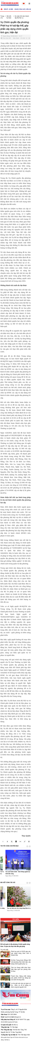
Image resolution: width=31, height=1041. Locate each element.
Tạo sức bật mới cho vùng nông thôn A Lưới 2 (13, 908)
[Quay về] (3, 841)
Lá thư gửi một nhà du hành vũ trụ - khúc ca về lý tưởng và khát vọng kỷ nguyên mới (21, 985)
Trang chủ (2, 17)
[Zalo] (20, 841)
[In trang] (29, 841)
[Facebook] (7, 841)
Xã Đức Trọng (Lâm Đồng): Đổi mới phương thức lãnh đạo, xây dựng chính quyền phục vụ (21, 962)
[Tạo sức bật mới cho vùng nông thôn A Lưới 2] (15, 896)
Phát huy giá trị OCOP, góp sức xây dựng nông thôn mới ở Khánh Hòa (21, 953)
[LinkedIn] (16, 841)
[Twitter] (11, 841)
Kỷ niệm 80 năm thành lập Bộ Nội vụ (22, 17)
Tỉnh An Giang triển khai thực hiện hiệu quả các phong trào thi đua (21, 969)
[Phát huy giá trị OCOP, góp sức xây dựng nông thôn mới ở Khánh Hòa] (5, 953)
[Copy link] (24, 841)
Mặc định (16, 38)
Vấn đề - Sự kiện (8, 9)
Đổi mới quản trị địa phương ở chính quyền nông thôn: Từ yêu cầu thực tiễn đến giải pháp (15, 945)
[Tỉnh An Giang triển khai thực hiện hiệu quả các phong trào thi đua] (5, 970)
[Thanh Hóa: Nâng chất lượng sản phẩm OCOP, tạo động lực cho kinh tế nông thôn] (5, 978)
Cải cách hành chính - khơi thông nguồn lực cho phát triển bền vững (15, 872)
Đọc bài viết (7, 38)
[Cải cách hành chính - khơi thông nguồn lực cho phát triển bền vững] (15, 860)
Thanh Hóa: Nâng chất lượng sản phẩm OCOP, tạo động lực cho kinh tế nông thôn (21, 978)
